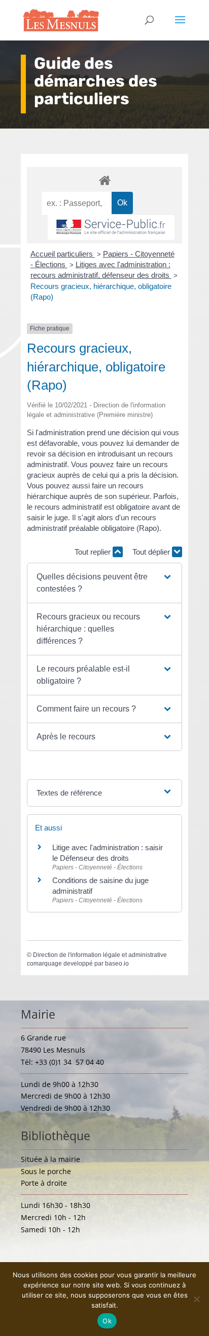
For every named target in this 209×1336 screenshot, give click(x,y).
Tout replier (94, 552)
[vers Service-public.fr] (111, 227)
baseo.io (117, 963)
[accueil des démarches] (104, 180)
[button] (104, 583)
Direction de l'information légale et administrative (100, 954)
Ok (107, 1321)
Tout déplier (152, 552)
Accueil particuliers (62, 253)
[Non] (196, 1299)
